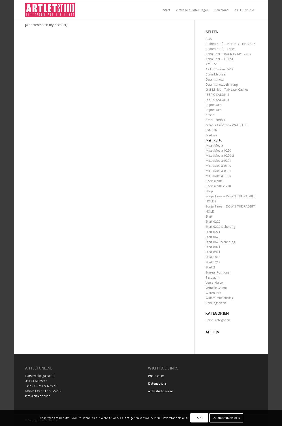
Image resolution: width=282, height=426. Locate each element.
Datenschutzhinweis (226, 418)
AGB (209, 39)
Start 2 (210, 267)
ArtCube (211, 64)
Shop (209, 191)
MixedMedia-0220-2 (220, 155)
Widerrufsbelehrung (219, 298)
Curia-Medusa (215, 74)
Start (209, 216)
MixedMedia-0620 (218, 165)
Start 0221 (213, 232)
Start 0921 (213, 252)
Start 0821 (213, 247)
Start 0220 (213, 221)
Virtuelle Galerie (217, 288)
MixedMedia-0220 (218, 150)
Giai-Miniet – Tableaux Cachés (227, 89)
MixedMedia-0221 (218, 160)
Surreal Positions (218, 272)
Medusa (211, 135)
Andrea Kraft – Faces (221, 49)
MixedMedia (214, 145)
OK (199, 418)
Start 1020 (213, 257)
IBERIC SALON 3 (217, 99)
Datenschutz (215, 79)
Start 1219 (213, 262)
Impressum (214, 105)
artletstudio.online (161, 391)
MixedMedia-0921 (218, 171)
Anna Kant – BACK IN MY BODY (228, 54)
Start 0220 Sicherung (220, 226)
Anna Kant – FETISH (220, 59)
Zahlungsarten (216, 303)
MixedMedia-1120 (218, 176)
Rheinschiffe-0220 (218, 186)
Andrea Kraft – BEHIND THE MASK (230, 44)
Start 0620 (213, 237)
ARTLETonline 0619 (220, 69)
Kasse (210, 115)
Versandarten (215, 282)
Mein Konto (214, 140)
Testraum (212, 277)
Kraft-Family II (216, 120)
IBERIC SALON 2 (217, 94)
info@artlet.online (37, 396)
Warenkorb (213, 293)
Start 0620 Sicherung (220, 242)
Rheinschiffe (214, 181)
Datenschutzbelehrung (222, 84)
